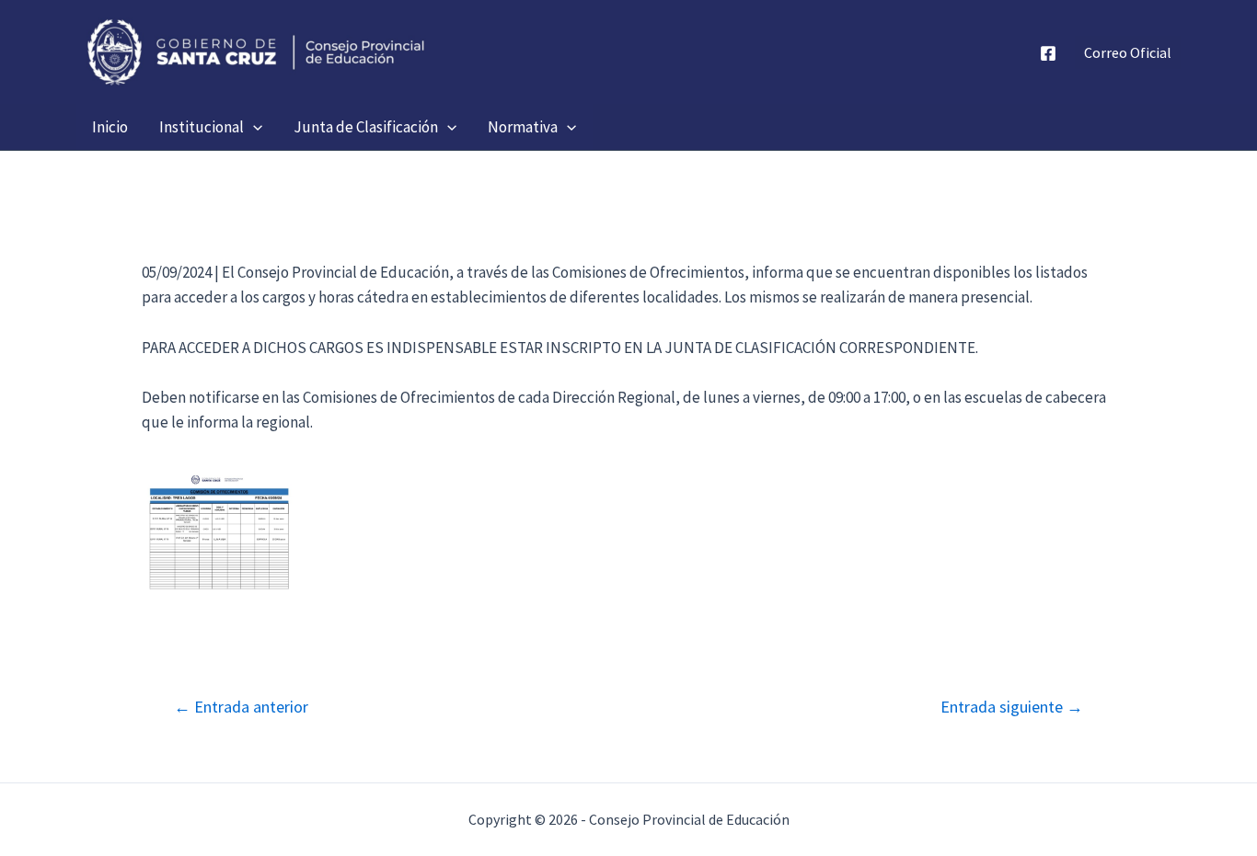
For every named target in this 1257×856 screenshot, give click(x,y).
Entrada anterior (241, 707)
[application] (253, 127)
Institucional (201, 127)
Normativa (523, 127)
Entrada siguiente (1011, 707)
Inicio (110, 127)
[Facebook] (1048, 53)
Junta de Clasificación (366, 127)
